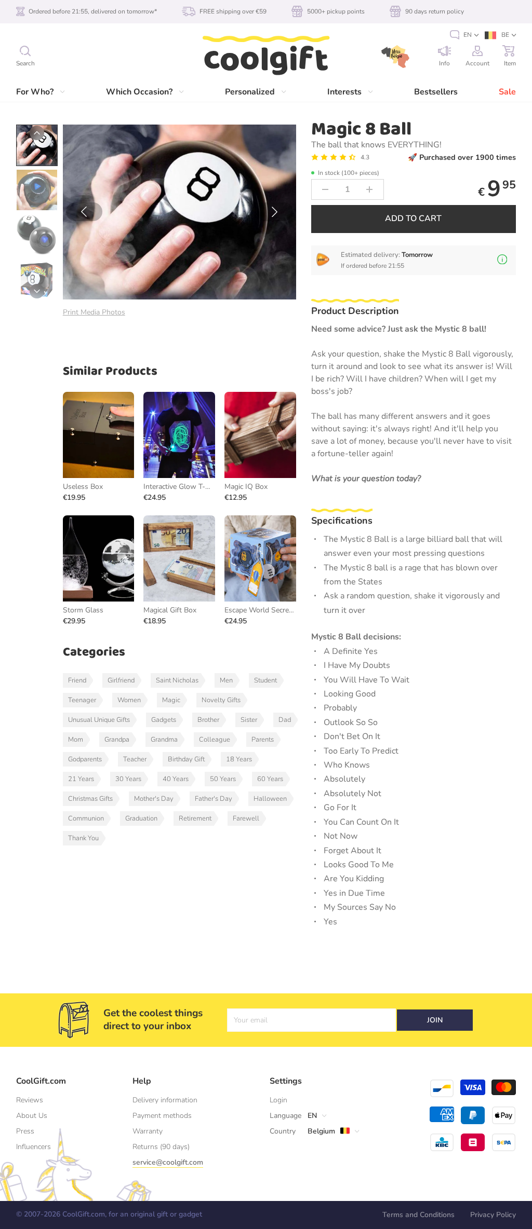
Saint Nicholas (177, 680)
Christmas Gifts (90, 798)
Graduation (141, 818)
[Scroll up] (37, 133)
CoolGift (266, 56)
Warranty (147, 1131)
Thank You (83, 838)
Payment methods (162, 1116)
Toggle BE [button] (500, 35)
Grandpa (116, 739)
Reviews (29, 1100)
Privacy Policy (493, 1215)
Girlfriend (121, 680)
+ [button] (369, 189)
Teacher (135, 759)
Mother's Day (154, 798)
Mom (75, 739)
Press (25, 1131)
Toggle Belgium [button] (316, 1131)
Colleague (214, 739)
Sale (507, 92)
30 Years (128, 779)
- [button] (325, 189)
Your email (251, 1020)
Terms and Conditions (418, 1215)
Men (226, 680)
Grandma (164, 739)
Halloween (270, 798)
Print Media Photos (94, 312)
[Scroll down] (37, 291)
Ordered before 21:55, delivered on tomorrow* (93, 11)
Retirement (195, 818)
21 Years (81, 779)
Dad (284, 720)
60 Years (270, 779)
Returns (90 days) (161, 1147)
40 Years (176, 779)
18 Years (239, 759)
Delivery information (164, 1100)
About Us (31, 1116)
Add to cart (413, 218)
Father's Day (213, 798)
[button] (84, 211)
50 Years (223, 779)
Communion (86, 818)
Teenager (82, 700)
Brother (208, 720)
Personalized (250, 92)
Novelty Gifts (221, 700)
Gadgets (163, 720)
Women (129, 700)
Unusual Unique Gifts (99, 720)
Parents (262, 739)
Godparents (85, 759)
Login (278, 1100)
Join (435, 1020)
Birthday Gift (186, 759)
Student (265, 680)
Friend (77, 680)
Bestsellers (436, 92)
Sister (249, 720)
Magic (171, 700)
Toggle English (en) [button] (464, 35)
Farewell (246, 818)
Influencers (33, 1147)
